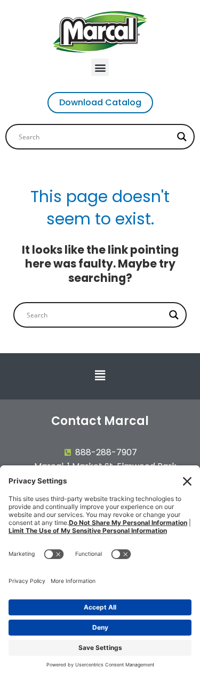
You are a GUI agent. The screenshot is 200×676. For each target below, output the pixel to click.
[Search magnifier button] (181, 136)
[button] (100, 67)
